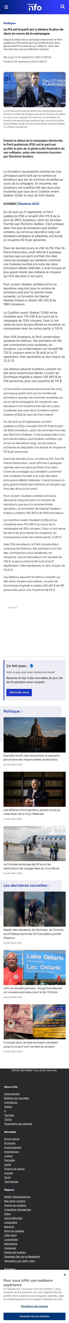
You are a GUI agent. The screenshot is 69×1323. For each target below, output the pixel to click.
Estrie (7, 1213)
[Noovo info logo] (34, 7)
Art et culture (11, 1138)
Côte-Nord (10, 1235)
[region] (34, 1296)
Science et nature (14, 1168)
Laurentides (11, 1239)
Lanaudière (10, 1222)
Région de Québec (15, 1252)
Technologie (11, 1181)
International (11, 1151)
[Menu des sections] (6, 7)
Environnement (12, 1147)
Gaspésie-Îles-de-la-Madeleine (22, 1256)
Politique (9, 23)
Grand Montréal (13, 1218)
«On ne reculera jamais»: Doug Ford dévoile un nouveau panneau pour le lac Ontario (33, 990)
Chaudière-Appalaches (17, 1209)
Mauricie (9, 1226)
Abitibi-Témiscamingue (17, 1196)
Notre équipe (11, 1093)
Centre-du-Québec (15, 1205)
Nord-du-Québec (14, 1230)
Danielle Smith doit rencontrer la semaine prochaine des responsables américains (32, 758)
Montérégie (10, 1243)
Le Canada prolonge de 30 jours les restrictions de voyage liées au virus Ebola (31, 866)
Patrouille (9, 1160)
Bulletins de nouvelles (16, 1098)
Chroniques (10, 1102)
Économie (9, 1143)
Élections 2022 (28, 203)
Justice (8, 1155)
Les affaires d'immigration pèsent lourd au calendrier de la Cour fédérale (32, 812)
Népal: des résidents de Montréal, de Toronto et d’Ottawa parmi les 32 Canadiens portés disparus (34, 934)
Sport (7, 1177)
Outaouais (10, 1247)
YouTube (9, 1115)
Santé (7, 1164)
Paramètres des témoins (18, 1123)
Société (8, 1172)
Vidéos (8, 1106)
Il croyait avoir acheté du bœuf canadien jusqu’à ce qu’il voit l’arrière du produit (31, 1044)
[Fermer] (65, 1275)
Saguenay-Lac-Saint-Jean (19, 1260)
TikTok (8, 1119)
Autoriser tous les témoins (34, 1316)
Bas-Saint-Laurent (14, 1200)
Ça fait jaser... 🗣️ (20, 666)
